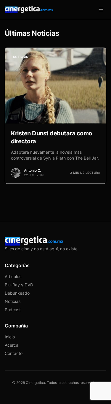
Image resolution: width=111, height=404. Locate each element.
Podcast (13, 309)
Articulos (13, 276)
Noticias (12, 301)
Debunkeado (17, 293)
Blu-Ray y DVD (19, 284)
